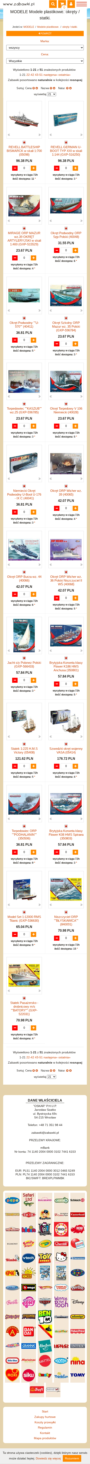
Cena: (45, 54)
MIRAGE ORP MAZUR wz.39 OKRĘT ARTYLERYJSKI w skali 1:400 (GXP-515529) (24, 238)
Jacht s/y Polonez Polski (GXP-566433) (24, 664)
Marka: (45, 41)
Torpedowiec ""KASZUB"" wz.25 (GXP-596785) (24, 410)
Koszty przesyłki (45, 1422)
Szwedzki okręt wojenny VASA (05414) (66, 750)
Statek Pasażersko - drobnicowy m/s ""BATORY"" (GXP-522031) (24, 1008)
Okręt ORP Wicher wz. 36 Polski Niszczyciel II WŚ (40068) (66, 580)
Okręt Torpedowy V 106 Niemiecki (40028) (66, 410)
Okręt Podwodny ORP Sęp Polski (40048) (66, 235)
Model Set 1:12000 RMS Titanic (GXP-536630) (24, 918)
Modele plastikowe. (48, 26)
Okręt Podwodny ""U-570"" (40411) (24, 324)
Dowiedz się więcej (48, 1458)
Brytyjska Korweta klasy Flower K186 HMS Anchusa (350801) (66, 666)
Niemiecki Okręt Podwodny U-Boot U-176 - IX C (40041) (24, 494)
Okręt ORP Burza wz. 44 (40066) (24, 578)
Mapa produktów (45, 1438)
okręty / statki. (70, 26)
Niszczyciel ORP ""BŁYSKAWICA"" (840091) (66, 920)
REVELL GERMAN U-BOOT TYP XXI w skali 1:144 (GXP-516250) (66, 150)
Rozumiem (72, 1458)
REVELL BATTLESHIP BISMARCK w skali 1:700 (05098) (24, 150)
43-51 (39, 74)
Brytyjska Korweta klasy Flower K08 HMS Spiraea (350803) (66, 834)
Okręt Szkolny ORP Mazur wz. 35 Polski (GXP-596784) (66, 326)
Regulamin (45, 1427)
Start (45, 1411)
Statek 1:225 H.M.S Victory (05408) (24, 750)
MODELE (29, 26)
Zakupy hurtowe (45, 1417)
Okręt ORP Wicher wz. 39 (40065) (66, 492)
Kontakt (45, 1433)
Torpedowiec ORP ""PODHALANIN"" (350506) (24, 834)
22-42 (30, 74)
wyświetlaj (40, 94)
